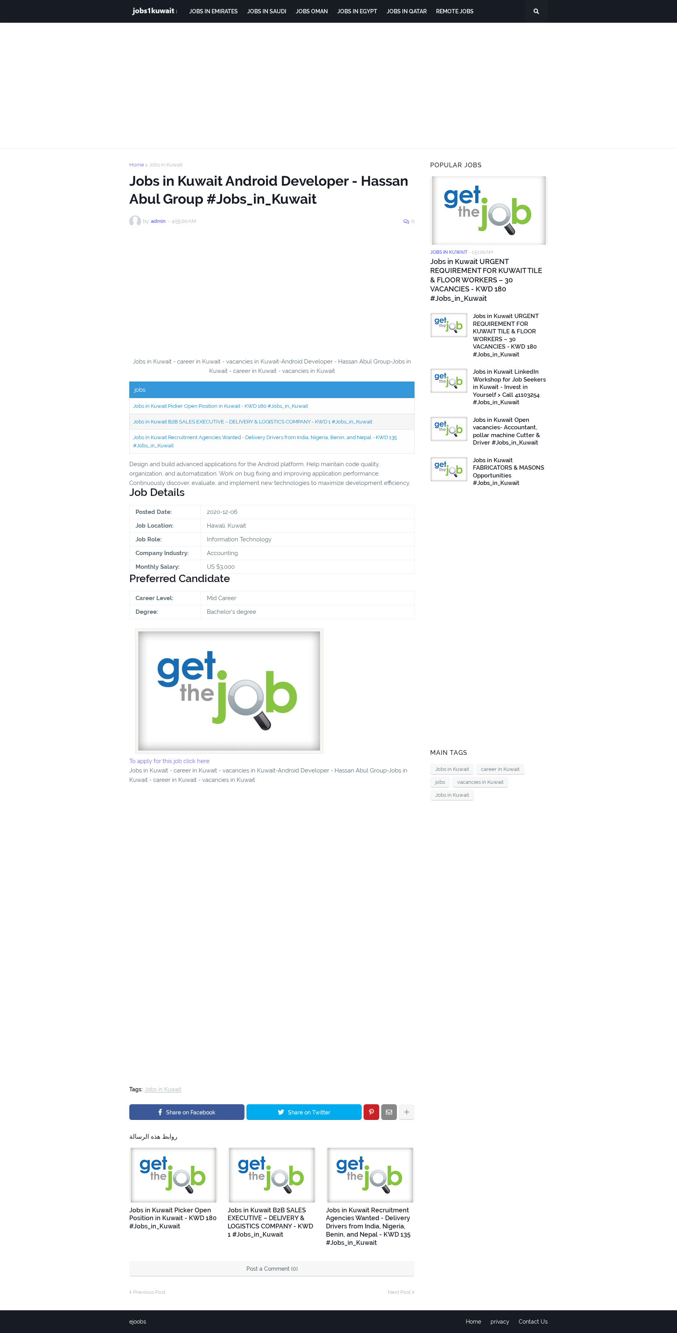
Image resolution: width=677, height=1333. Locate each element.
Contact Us (533, 1322)
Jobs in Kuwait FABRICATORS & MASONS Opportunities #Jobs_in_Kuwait (508, 472)
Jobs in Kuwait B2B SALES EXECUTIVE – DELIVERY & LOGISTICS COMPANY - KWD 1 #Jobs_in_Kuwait (252, 422)
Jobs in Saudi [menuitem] (266, 11)
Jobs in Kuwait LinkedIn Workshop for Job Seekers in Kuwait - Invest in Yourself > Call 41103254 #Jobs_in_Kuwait (509, 387)
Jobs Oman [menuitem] (312, 11)
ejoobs (137, 1322)
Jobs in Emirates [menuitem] (213, 11)
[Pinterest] (371, 1112)
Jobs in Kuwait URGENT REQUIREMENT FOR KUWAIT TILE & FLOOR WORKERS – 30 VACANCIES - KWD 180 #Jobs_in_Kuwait (486, 279)
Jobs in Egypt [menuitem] (357, 11)
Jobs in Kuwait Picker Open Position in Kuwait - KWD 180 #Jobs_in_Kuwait (220, 406)
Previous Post (149, 1292)
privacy (500, 1322)
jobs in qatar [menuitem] (407, 11)
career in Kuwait (500, 769)
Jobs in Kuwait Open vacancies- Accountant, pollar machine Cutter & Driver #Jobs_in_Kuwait (506, 431)
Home (136, 164)
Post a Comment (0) (272, 1269)
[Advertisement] (338, 85)
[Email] (389, 1112)
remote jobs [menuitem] (455, 11)
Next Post (399, 1292)
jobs (440, 782)
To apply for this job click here (169, 761)
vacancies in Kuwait (480, 782)
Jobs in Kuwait (166, 164)
